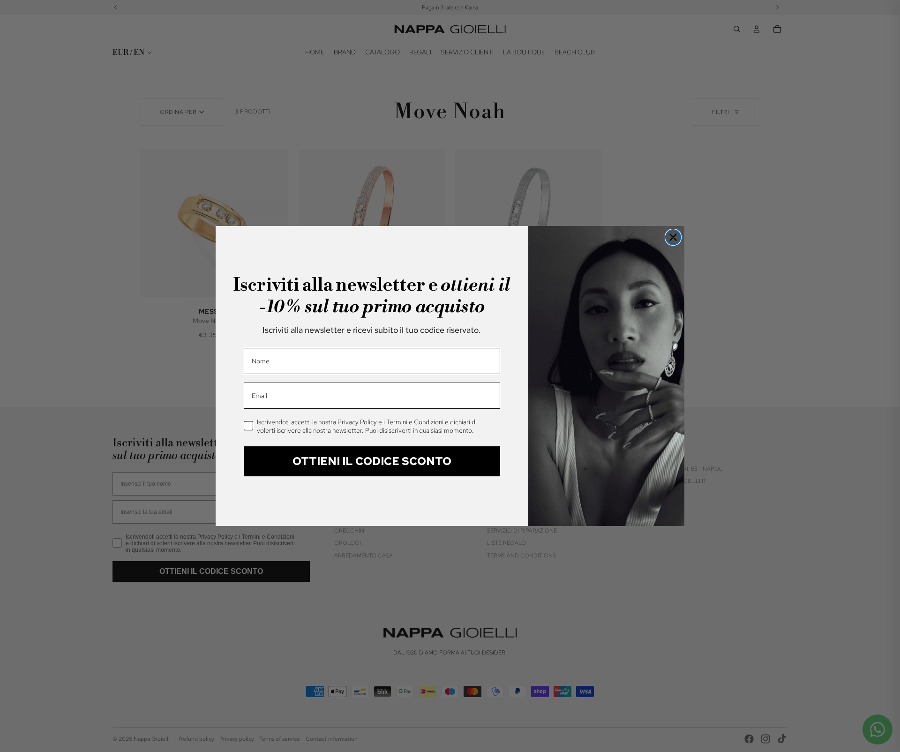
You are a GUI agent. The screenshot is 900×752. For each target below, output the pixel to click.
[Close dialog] (673, 237)
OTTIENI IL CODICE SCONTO (371, 461)
